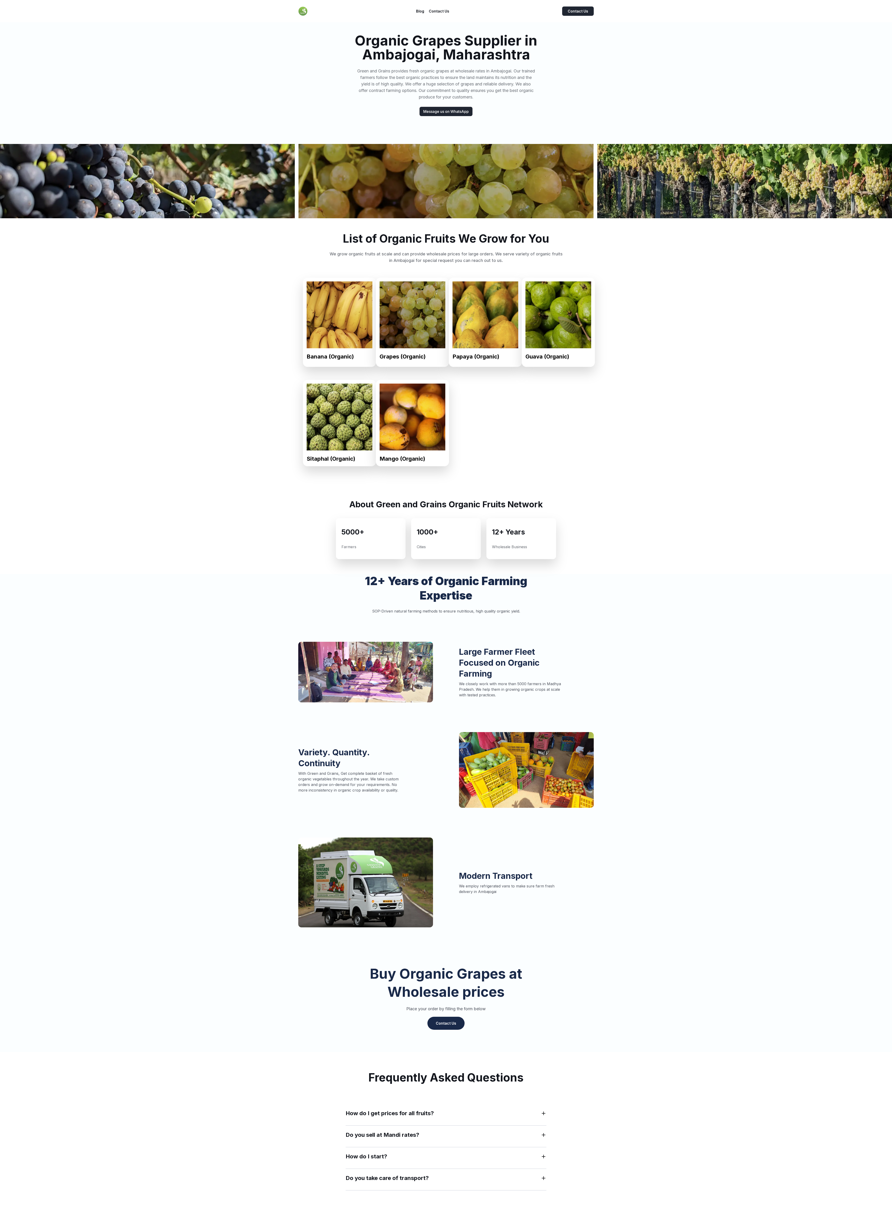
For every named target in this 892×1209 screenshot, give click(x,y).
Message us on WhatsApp (446, 111)
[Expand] (543, 1113)
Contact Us (578, 11)
